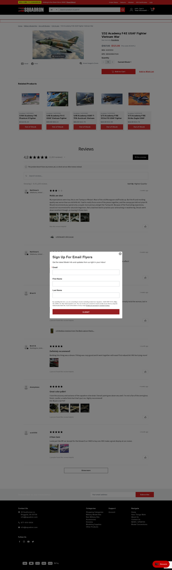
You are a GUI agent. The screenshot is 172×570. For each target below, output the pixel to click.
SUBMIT (86, 312)
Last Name (57, 290)
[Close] (120, 253)
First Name (57, 279)
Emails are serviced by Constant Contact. (98, 305)
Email (55, 267)
